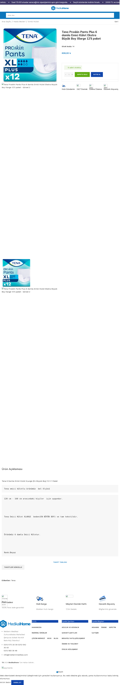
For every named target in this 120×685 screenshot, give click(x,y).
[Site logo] (60, 8)
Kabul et (17, 682)
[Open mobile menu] (3, 15)
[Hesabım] (117, 15)
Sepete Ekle (82, 74)
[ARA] (111, 15)
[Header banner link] (60, 2)
